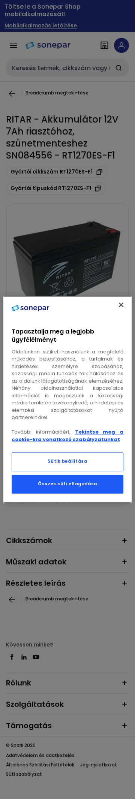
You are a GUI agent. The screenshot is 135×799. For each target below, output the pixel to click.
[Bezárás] (121, 304)
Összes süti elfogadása (67, 484)
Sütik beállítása (67, 462)
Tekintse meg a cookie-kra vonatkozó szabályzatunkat (67, 436)
